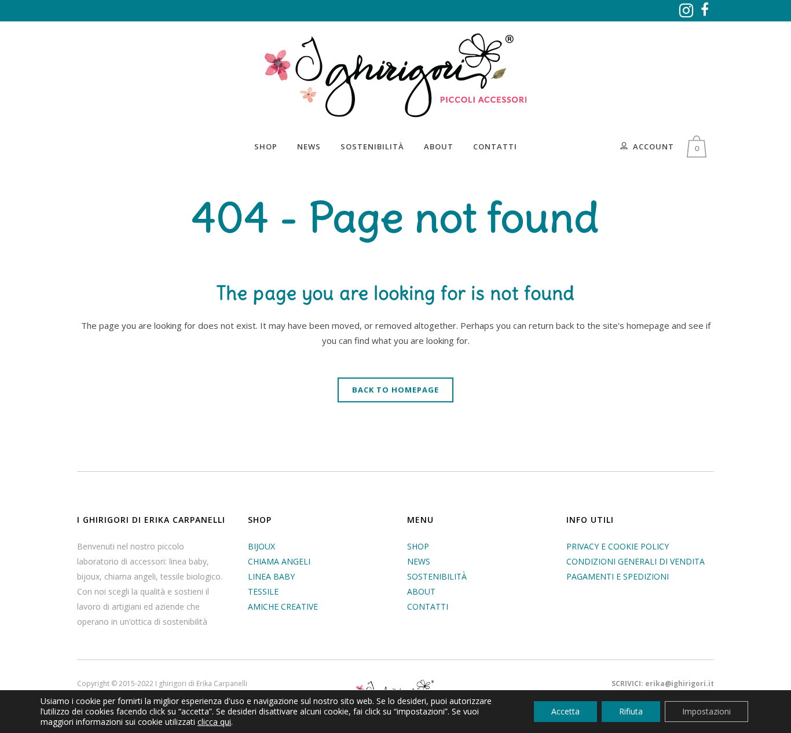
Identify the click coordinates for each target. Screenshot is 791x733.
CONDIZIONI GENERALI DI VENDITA (635, 561)
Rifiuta (631, 711)
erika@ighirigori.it (679, 683)
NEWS (418, 561)
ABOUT (421, 591)
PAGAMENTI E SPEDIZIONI (617, 576)
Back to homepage (395, 389)
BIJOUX (261, 546)
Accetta (565, 711)
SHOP (418, 546)
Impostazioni (706, 711)
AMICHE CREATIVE (283, 606)
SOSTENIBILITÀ (437, 576)
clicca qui (214, 722)
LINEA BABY (271, 576)
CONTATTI (427, 606)
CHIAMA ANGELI (279, 561)
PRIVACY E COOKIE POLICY (617, 546)
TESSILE (263, 591)
